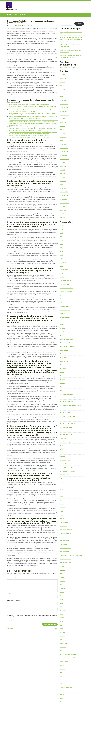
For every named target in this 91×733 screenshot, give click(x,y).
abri (61, 258)
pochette (62, 636)
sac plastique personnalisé (67, 658)
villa (61, 702)
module (62, 577)
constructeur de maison (66, 401)
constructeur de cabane (66, 394)
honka (61, 493)
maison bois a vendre (66, 529)
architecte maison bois (66, 288)
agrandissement (64, 284)
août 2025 (62, 118)
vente (61, 698)
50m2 (61, 244)
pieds (61, 628)
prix (61, 639)
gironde (62, 486)
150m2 (61, 229)
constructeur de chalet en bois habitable (71, 398)
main (61, 511)
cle (60, 387)
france (61, 478)
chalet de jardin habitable (67, 346)
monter (62, 592)
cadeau (62, 321)
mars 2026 (63, 93)
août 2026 (62, 74)
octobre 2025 (63, 111)
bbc (61, 295)
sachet (62, 665)
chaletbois (63, 368)
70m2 (61, 251)
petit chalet (63, 610)
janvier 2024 (63, 188)
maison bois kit (64, 537)
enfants (62, 449)
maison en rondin (65, 544)
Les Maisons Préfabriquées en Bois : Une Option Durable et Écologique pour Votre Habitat (71, 39)
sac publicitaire (64, 661)
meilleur (62, 566)
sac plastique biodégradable (68, 654)
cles (61, 390)
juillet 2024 (63, 166)
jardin (61, 496)
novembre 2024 (64, 151)
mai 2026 (62, 85)
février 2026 (63, 96)
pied (61, 625)
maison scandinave (65, 559)
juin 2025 (62, 126)
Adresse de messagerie (14, 600)
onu (61, 595)
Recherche (79, 23)
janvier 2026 (63, 100)
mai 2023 (62, 217)
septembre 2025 (64, 115)
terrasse (62, 680)
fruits (61, 482)
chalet (61, 335)
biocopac (18, 25)
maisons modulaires (65, 562)
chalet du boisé (64, 350)
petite (61, 614)
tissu (61, 683)
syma (61, 672)
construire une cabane (66, 434)
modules (62, 581)
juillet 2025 (63, 122)
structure (62, 669)
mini (61, 573)
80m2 (61, 255)
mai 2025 (62, 129)
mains (61, 515)
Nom (9, 594)
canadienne (63, 332)
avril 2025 (62, 133)
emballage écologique (66, 442)
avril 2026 (62, 89)
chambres (62, 379)
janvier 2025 (63, 144)
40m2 (61, 240)
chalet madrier (64, 361)
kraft (61, 500)
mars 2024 (63, 181)
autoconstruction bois (66, 291)
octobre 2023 (63, 199)
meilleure (62, 570)
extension (62, 456)
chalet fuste (63, 357)
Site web (9, 607)
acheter (62, 277)
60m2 (61, 247)
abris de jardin (64, 269)
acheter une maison (65, 280)
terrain (61, 676)
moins (61, 584)
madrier (62, 504)
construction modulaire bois (68, 423)
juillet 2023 (63, 210)
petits (61, 621)
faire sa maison (64, 475)
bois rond (62, 313)
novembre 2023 (64, 195)
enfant (61, 445)
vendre (62, 694)
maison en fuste (64, 540)
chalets (62, 372)
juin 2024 (62, 170)
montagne (63, 588)
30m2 (61, 236)
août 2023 (62, 206)
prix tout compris (64, 643)
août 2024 (62, 162)
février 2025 (63, 140)
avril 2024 (62, 177)
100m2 (61, 225)
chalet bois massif (65, 343)
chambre (62, 376)
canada (62, 324)
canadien (62, 328)
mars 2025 (63, 137)
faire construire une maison (67, 471)
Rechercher (63, 21)
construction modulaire (66, 420)
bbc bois (62, 299)
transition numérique (66, 687)
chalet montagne (65, 365)
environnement (64, 453)
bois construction (65, 306)
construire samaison (65, 431)
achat (61, 273)
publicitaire (63, 647)
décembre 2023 (64, 192)
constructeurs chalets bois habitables (70, 405)
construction (63, 409)
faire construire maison (66, 464)
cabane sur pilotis (65, 317)
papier (61, 603)
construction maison (65, 412)
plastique (62, 632)
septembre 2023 (64, 203)
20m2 (61, 233)
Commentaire (11, 578)
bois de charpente (65, 310)
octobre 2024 (63, 155)
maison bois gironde (65, 533)
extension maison (65, 460)
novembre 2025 (64, 107)
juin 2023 (62, 214)
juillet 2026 (63, 78)
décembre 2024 (64, 148)
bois (61, 302)
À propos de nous (12, 14)
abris (61, 266)
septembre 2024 (64, 159)
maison (62, 518)
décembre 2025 (64, 104)
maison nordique (64, 551)
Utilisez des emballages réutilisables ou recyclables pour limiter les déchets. (30, 104)
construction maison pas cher (68, 416)
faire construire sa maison (67, 467)
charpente (62, 383)
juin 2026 (62, 82)
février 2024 (63, 184)
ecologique (63, 438)
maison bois (63, 526)
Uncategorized (64, 691)
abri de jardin (63, 262)
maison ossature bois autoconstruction (71, 555)
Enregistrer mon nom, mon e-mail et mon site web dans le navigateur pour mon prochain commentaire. (32, 616)
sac (61, 650)
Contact (22, 14)
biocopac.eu (11, 9)
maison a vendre (64, 522)
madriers (62, 508)
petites (62, 617)
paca (61, 599)
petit (61, 606)
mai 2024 (62, 173)
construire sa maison (66, 427)
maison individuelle (65, 548)
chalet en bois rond (65, 354)
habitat (62, 489)
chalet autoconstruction (66, 339)
